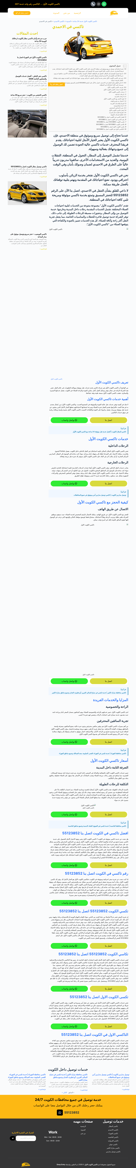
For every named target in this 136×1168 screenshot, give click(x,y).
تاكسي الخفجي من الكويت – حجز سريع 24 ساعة (29, 95)
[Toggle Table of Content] (124, 66)
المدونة (56, 13)
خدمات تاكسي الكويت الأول (117, 92)
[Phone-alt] (93, 3)
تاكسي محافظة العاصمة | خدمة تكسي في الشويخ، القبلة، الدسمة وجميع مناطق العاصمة (97, 826)
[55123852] (60, 1113)
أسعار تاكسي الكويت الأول (116, 110)
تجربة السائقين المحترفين (116, 108)
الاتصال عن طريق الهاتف (117, 101)
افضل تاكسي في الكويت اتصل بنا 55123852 (111, 117)
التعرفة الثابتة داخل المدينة (116, 112)
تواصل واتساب (68, 420)
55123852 (71, 1112)
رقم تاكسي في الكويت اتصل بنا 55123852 (111, 119)
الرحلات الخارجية (119, 96)
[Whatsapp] (104, 3)
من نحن (66, 13)
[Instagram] (98, 3)
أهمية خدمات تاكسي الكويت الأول (113, 89)
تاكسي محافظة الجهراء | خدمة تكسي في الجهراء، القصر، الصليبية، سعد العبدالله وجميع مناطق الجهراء (92, 753)
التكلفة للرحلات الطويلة (117, 115)
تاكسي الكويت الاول (56, 379)
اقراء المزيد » (43, 51)
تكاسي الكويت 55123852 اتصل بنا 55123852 (110, 124)
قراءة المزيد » (125, 1089)
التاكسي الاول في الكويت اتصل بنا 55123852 (110, 129)
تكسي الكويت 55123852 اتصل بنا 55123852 (111, 122)
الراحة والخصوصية (119, 106)
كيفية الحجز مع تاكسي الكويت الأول (114, 99)
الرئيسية (77, 13)
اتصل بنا (108, 420)
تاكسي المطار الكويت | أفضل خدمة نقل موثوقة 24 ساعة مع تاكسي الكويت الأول (99, 432)
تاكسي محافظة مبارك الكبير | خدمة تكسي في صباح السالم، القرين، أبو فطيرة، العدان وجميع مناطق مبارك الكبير (89, 693)
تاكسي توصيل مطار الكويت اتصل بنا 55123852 (29, 166)
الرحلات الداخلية (119, 94)
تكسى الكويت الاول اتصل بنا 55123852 (112, 127)
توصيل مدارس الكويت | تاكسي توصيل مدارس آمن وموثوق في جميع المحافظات (100, 495)
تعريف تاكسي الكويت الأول (115, 87)
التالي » (64, 1092)
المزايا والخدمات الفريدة (117, 103)
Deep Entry (61, 1164)
